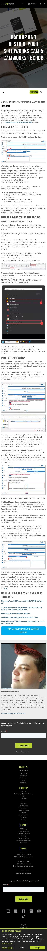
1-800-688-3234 (26, 854)
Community (23, 803)
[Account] (41, 4)
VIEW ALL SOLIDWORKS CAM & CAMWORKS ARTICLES (23, 630)
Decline (21, 948)
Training (23, 820)
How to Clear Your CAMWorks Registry (15, 613)
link (5, 589)
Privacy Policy (7, 943)
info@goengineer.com (26, 857)
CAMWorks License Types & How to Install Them (19, 617)
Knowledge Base (23, 815)
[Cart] (44, 4)
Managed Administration (23, 840)
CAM (23, 780)
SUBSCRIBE (34, 92)
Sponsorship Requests (23, 873)
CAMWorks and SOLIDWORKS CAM (18, 122)
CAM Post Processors (23, 833)
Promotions (23, 782)
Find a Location (23, 871)
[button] (32, 3)
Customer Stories (23, 810)
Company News (23, 806)
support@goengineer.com (26, 866)
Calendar (23, 798)
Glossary (23, 813)
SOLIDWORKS (23, 771)
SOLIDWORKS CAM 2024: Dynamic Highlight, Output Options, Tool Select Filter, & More (21, 608)
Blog (23, 796)
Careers (23, 801)
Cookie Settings (7, 948)
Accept (37, 948)
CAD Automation (23, 831)
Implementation (24, 838)
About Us (23, 791)
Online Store (23, 817)
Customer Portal (23, 808)
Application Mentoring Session (23, 794)
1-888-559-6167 (26, 864)
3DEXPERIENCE (23, 773)
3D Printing (23, 829)
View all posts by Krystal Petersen (13, 713)
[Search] (23, 4)
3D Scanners (23, 778)
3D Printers (23, 775)
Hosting (23, 836)
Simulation (23, 843)
